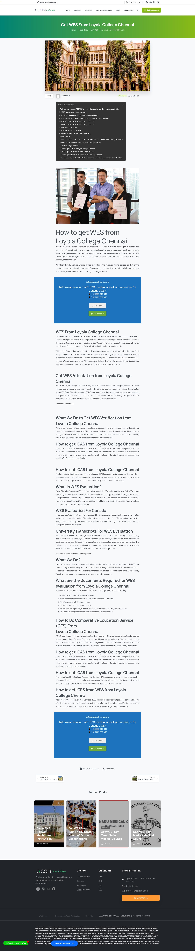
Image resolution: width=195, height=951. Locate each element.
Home (73, 30)
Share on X (110, 769)
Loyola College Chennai (70, 146)
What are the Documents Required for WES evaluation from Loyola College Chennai (92, 139)
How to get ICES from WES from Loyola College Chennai (81, 155)
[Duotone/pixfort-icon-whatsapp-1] (43, 889)
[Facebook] (147, 2)
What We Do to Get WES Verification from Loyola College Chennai (85, 118)
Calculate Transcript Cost (64, 943)
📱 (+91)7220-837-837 (97, 297)
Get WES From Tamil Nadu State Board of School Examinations (80, 834)
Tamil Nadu (83, 30)
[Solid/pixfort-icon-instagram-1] (38, 889)
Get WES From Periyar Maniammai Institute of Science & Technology (46, 834)
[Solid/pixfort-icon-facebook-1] (53, 889)
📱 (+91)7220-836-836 (97, 294)
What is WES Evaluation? (69, 127)
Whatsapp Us (99, 314)
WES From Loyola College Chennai (73, 112)
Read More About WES (65, 403)
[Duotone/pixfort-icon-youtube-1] (48, 889)
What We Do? (66, 136)
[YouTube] (150, 2)
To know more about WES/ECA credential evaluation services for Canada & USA (89, 109)
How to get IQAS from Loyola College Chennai (77, 124)
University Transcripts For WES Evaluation (76, 133)
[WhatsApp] (158, 2)
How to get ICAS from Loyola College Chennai (77, 121)
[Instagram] (154, 2)
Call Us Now (99, 306)
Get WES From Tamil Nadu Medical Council (111, 835)
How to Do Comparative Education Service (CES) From (81, 142)
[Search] (137, 10)
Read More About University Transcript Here (73, 553)
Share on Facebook (90, 769)
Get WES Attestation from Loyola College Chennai (79, 115)
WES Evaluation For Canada (71, 130)
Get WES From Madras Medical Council (143, 835)
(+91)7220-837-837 (136, 2)
